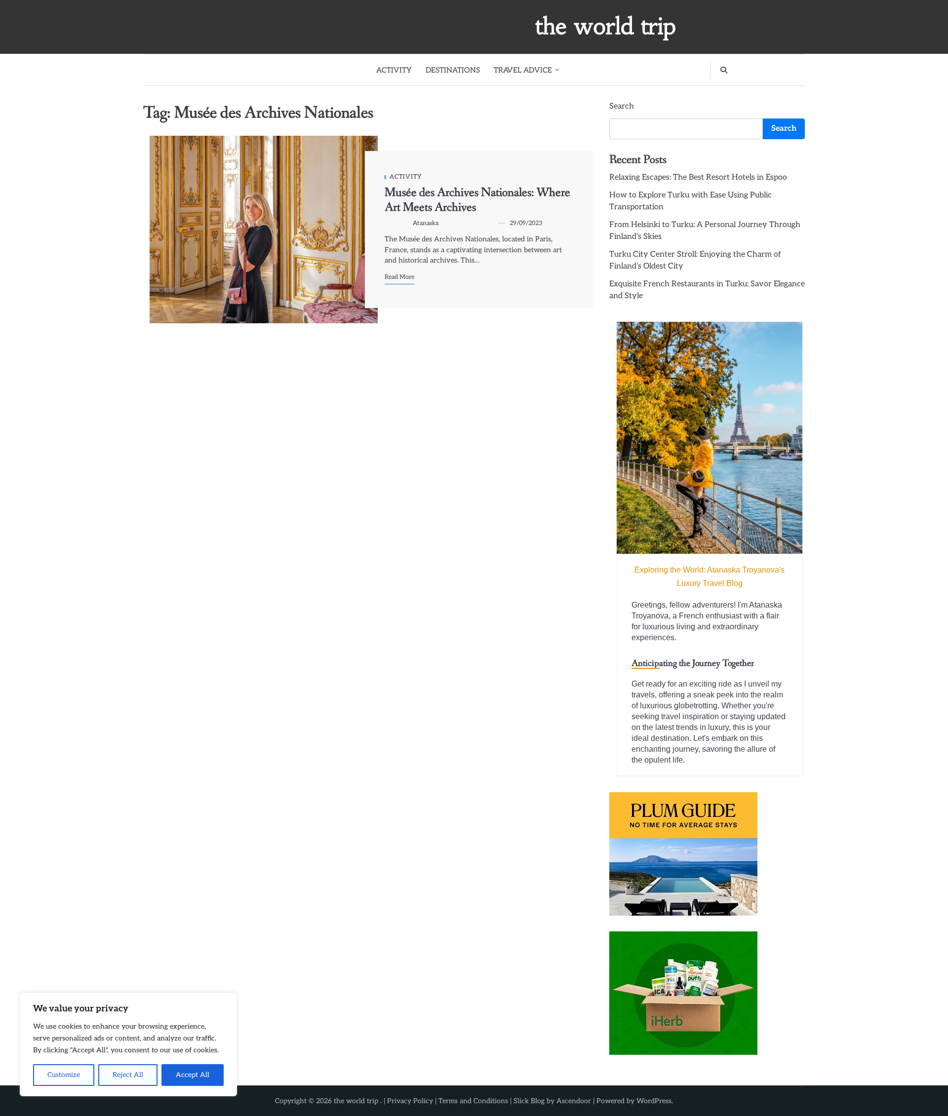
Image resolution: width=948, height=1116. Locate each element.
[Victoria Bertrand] (709, 438)
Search (621, 106)
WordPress (654, 1101)
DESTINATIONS (453, 70)
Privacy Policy (410, 1101)
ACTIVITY (394, 70)
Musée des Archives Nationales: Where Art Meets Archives (477, 200)
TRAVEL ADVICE (523, 70)
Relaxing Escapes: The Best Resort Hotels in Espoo (698, 177)
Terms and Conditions (473, 1101)
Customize (63, 1075)
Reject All (128, 1075)
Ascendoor (573, 1101)
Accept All (192, 1075)
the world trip (605, 26)
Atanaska (425, 223)
